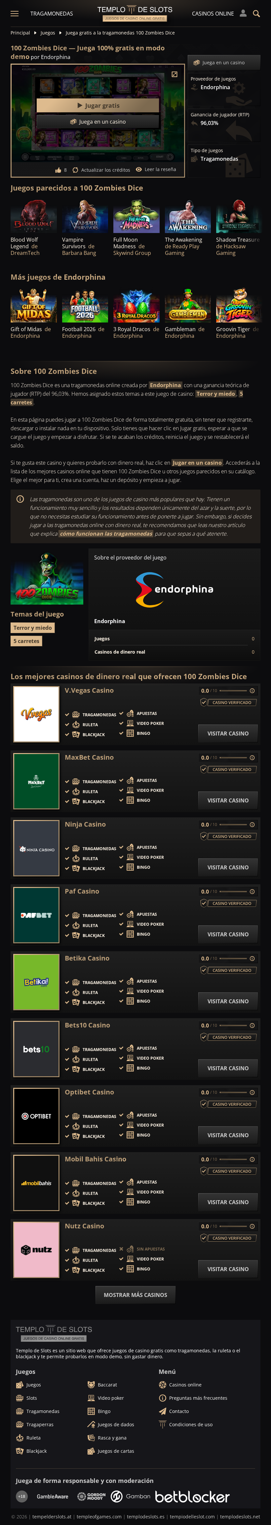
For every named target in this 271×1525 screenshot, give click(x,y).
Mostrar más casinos (135, 1295)
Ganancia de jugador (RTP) (220, 115)
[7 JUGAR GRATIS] (188, 216)
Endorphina (165, 385)
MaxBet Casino (89, 757)
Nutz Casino (84, 1226)
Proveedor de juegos (213, 79)
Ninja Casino (85, 824)
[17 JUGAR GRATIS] (239, 305)
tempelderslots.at (51, 1516)
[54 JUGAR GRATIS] (85, 305)
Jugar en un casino (197, 462)
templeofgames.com (99, 1516)
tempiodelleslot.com (192, 1516)
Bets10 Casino (87, 1025)
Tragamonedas (51, 13)
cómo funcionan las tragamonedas (106, 533)
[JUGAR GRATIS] (136, 216)
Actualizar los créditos (105, 170)
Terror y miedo (216, 393)
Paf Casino (82, 891)
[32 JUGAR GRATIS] (34, 305)
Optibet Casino (89, 1092)
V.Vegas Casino (89, 690)
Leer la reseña (160, 169)
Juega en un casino (224, 62)
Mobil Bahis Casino (95, 1159)
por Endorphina (50, 57)
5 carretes (26, 641)
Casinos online (213, 13)
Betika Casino (87, 958)
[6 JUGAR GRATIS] (34, 216)
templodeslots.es (146, 1516)
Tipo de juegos (207, 150)
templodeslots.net (240, 1516)
